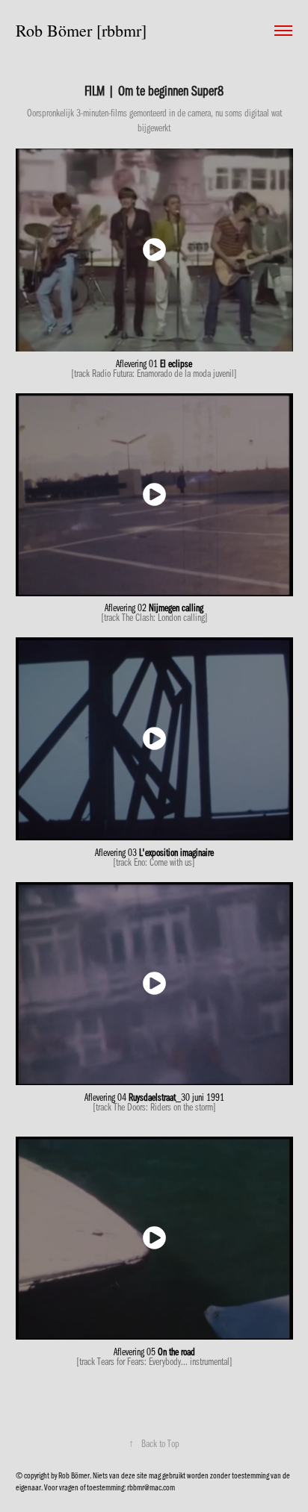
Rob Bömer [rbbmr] (81, 30)
